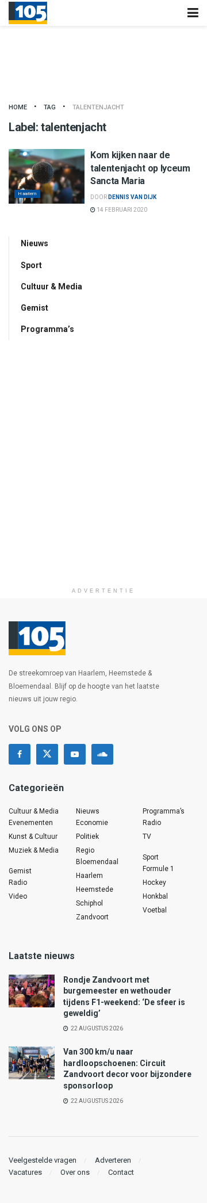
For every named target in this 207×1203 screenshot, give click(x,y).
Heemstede (94, 889)
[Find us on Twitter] (47, 754)
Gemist (34, 307)
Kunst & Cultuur (33, 836)
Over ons (75, 1172)
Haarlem (27, 193)
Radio (18, 883)
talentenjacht (98, 107)
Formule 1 (158, 869)
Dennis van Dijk (132, 197)
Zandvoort (92, 917)
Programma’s (47, 329)
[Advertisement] (103, 478)
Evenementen (31, 823)
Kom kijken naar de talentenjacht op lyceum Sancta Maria (140, 168)
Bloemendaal (97, 862)
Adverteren (113, 1160)
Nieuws (34, 243)
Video (18, 896)
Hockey (154, 883)
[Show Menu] (192, 13)
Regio (85, 850)
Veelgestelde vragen (42, 1160)
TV (147, 836)
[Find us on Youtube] (75, 754)
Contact (121, 1172)
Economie (92, 823)
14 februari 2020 (121, 210)
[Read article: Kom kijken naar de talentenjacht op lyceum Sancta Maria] (47, 176)
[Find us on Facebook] (19, 754)
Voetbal (155, 910)
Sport (31, 265)
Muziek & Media (34, 850)
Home (18, 107)
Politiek (87, 836)
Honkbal (155, 896)
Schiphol (89, 903)
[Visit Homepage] (28, 13)
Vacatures (25, 1172)
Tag (50, 107)
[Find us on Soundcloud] (102, 754)
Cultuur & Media (51, 286)
